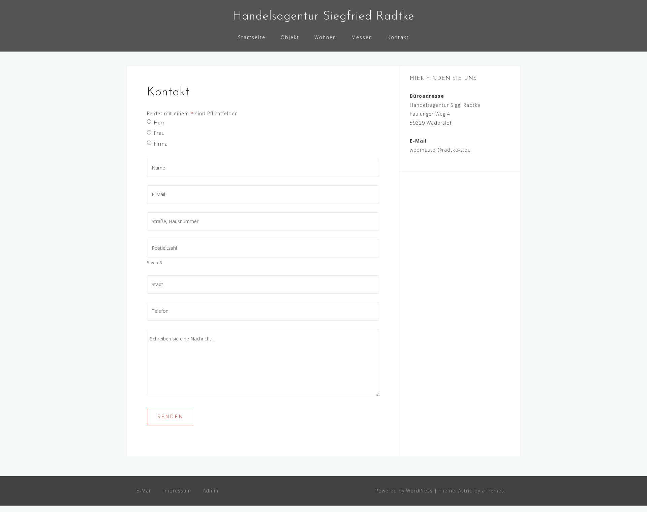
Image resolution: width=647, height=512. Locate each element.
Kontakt (398, 37)
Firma (161, 144)
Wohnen (325, 37)
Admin (210, 490)
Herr (159, 122)
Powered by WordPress (404, 490)
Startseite (252, 37)
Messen (361, 37)
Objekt (290, 37)
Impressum (177, 490)
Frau (159, 133)
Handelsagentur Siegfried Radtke (323, 16)
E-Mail (144, 490)
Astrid (465, 490)
